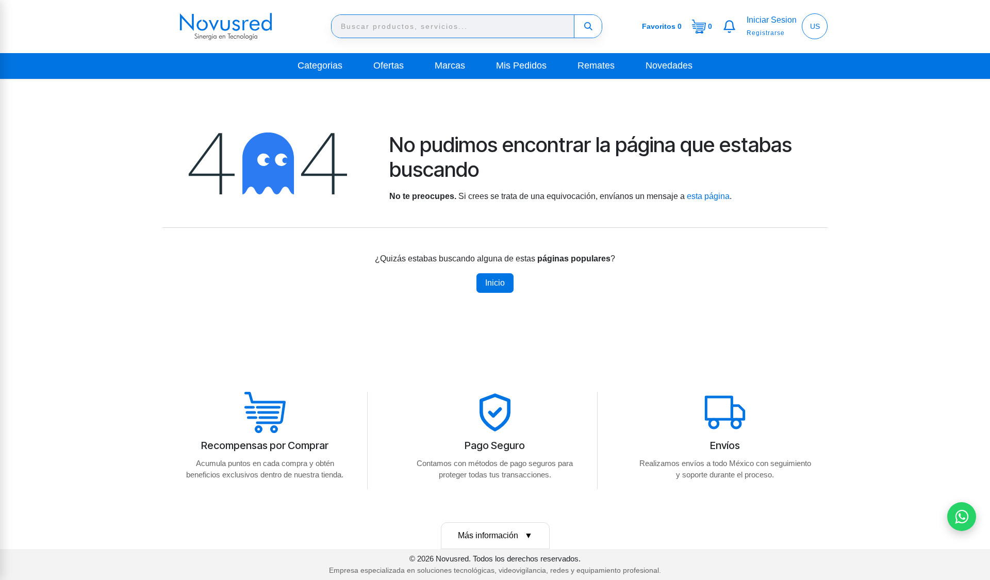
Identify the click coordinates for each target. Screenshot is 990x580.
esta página (708, 196)
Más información (495, 535)
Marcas (450, 65)
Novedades (669, 65)
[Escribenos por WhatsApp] (961, 516)
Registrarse (766, 33)
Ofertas (388, 65)
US (815, 26)
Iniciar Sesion (772, 19)
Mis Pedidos (521, 65)
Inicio (495, 282)
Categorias (320, 65)
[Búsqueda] (588, 26)
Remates (596, 65)
